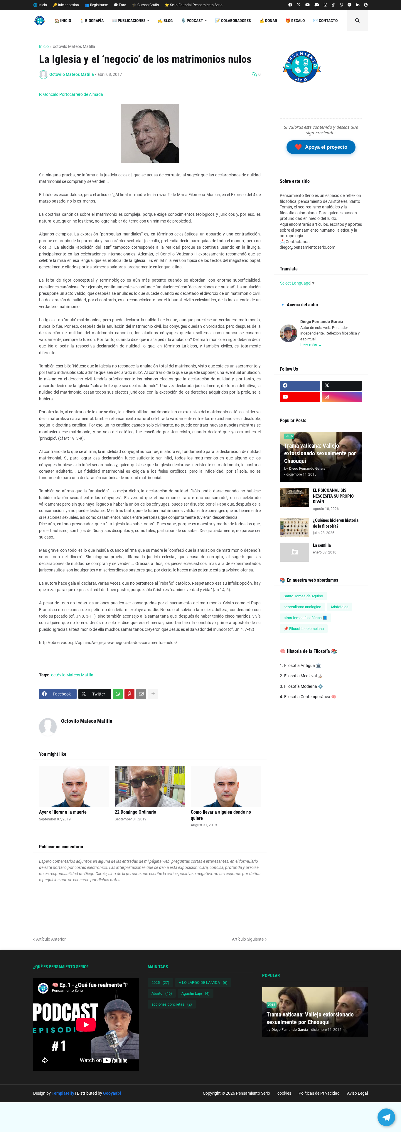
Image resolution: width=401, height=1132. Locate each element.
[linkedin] (357, 5)
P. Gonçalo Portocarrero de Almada (71, 94)
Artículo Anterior (51, 939)
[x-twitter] (299, 5)
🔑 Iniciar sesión (66, 5)
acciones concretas (171, 1004)
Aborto (161, 993)
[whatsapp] (341, 5)
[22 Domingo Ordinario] (150, 786)
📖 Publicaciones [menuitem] (129, 20)
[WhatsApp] (118, 694)
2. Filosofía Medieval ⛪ (301, 675)
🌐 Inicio (40, 5)
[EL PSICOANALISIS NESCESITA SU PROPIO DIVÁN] (294, 497)
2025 (160, 982)
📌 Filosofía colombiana (304, 628)
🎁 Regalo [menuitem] (295, 20)
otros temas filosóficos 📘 (305, 618)
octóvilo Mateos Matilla (74, 46)
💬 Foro (120, 5)
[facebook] (290, 5)
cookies (284, 1093)
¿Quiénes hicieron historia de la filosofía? (335, 523)
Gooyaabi (112, 1093)
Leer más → (311, 344)
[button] (357, 20)
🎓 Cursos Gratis (145, 5)
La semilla (322, 545)
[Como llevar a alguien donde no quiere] (226, 786)
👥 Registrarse (96, 5)
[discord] (316, 5)
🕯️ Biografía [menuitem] (91, 20)
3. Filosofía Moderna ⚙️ (301, 686)
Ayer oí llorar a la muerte (63, 812)
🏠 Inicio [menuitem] (62, 20)
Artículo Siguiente (248, 939)
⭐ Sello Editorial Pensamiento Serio (194, 5)
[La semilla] (294, 552)
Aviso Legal (357, 1093)
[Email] (141, 694)
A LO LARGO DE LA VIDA (203, 982)
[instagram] (325, 5)
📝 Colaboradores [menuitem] (233, 20)
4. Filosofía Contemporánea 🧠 (308, 696)
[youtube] (307, 5)
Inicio (44, 46)
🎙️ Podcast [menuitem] (192, 20)
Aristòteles (339, 607)
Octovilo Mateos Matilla (86, 721)
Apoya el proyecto (321, 147)
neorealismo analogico (302, 607)
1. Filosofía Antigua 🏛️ (300, 665)
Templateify (63, 1093)
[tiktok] (333, 5)
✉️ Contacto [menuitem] (325, 20)
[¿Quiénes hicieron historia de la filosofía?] (294, 527)
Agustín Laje (195, 993)
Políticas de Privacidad (319, 1093)
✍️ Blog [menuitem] (165, 20)
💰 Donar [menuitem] (268, 20)
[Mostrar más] (153, 694)
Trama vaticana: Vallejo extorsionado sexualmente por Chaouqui (320, 453)
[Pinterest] (129, 694)
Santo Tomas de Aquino (303, 596)
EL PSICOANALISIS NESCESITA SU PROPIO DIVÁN (333, 496)
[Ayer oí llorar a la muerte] (74, 786)
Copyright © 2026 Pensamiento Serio (236, 1093)
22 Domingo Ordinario (135, 812)
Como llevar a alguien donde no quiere (221, 815)
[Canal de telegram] (349, 5)
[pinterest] (366, 5)
